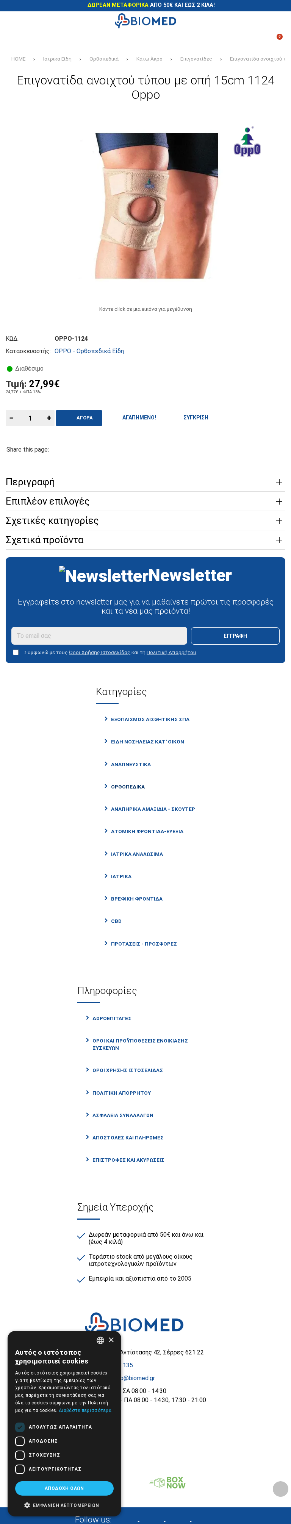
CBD (116, 921)
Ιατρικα (121, 876)
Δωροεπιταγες (111, 1018)
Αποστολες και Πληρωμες (128, 1137)
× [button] (111, 1340)
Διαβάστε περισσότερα (85, 1410)
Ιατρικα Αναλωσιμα (137, 854)
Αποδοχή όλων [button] (64, 1488)
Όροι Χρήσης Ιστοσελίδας (99, 652)
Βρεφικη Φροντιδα (137, 899)
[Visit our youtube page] (207, 1518)
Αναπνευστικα (131, 764)
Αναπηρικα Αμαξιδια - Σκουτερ (153, 809)
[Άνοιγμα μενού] (16, 21)
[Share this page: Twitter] (87, 450)
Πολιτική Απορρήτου (171, 652)
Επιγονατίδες (196, 59)
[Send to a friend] (185, 450)
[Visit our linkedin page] (182, 1518)
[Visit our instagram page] (156, 1518)
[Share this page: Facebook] (63, 450)
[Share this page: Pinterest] (111, 450)
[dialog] (64, 1423)
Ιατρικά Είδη (57, 59)
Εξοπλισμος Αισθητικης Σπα (150, 719)
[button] (64, 1505)
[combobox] (100, 1340)
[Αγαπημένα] (102, 40)
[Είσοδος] (188, 40)
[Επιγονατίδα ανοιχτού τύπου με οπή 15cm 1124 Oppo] (145, 206)
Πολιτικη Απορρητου (121, 1093)
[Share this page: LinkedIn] (136, 450)
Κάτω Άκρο (149, 59)
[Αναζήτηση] (274, 21)
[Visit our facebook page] (130, 1518)
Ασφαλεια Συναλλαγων (122, 1115)
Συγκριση (194, 418)
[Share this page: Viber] (160, 450)
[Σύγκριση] (16, 40)
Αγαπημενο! (138, 418)
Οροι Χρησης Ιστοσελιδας (127, 1070)
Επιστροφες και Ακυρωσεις (128, 1160)
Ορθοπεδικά (104, 59)
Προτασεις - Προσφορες (144, 944)
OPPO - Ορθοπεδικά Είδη (89, 351)
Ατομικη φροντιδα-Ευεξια (147, 831)
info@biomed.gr (134, 1378)
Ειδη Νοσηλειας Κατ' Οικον (147, 742)
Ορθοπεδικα (128, 787)
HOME (18, 59)
